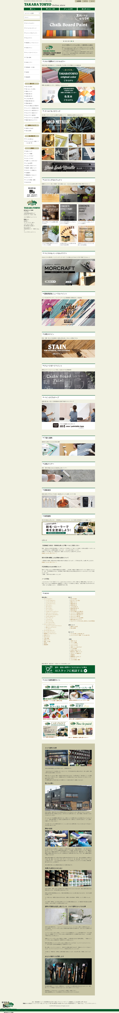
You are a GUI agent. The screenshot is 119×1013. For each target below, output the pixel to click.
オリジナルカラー (48, 598)
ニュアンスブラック (50, 602)
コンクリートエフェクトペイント (54, 625)
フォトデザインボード (90, 1003)
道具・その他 (47, 641)
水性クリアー (47, 639)
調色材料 (46, 644)
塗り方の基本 (74, 598)
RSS (27, 182)
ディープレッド (49, 617)
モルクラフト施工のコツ (31, 112)
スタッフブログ (74, 645)
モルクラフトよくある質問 (77, 617)
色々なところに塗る (75, 600)
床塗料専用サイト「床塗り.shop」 (76, 1003)
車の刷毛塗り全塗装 (56, 1003)
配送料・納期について (31, 168)
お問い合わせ (87, 9)
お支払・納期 (51, 9)
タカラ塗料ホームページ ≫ (30, 217)
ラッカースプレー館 (37, 1003)
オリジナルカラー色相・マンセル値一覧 (80, 635)
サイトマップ (74, 658)
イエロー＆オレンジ (50, 616)
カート (92, 1)
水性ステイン (47, 635)
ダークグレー (49, 606)
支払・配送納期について (37, 1001)
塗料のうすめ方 (74, 626)
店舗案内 (73, 655)
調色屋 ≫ (26, 221)
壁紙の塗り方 (74, 603)
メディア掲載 (74, 642)
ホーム (33, 9)
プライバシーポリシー (63, 1001)
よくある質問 (69, 9)
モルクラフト (47, 636)
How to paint (65, 1003)
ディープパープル (50, 622)
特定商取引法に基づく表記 (50, 1001)
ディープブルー (49, 610)
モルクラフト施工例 (75, 616)
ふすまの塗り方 (74, 606)
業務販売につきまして (76, 656)
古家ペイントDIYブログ (76, 647)
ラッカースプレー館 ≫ (29, 222)
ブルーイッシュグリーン (51, 613)
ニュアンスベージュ (50, 603)
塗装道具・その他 (30, 67)
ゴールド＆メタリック (49, 630)
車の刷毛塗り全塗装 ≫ (29, 225)
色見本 (45, 643)
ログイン (85, 1)
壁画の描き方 (74, 610)
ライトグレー (49, 605)
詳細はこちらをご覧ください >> (49, 553)
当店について (74, 640)
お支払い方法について (76, 650)
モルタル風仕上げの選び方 (77, 611)
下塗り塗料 (46, 638)
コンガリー (48, 628)
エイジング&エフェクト (31, 33)
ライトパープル (49, 621)
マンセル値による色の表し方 (77, 633)
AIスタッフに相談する (76, 653)
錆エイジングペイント (51, 627)
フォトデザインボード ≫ (30, 232)
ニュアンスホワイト (50, 600)
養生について (74, 602)
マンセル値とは (29, 139)
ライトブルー (49, 608)
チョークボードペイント (49, 632)
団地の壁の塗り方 (75, 608)
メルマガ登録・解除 (75, 659)
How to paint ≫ (27, 227)
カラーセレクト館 (47, 1003)
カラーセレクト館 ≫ (29, 224)
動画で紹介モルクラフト (76, 619)
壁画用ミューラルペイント (50, 633)
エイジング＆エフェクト (49, 624)
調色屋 (30, 1003)
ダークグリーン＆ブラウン (52, 614)
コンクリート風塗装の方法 (77, 613)
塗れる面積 (73, 628)
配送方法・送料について (76, 651)
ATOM (29, 182)
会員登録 (79, 1)
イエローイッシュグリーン (52, 611)
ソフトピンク (49, 619)
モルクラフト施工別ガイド (77, 614)
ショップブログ (74, 644)
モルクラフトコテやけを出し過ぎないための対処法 (83, 621)
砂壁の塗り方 (74, 605)
